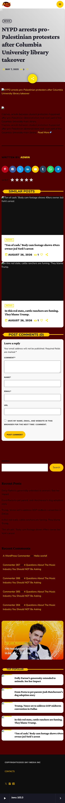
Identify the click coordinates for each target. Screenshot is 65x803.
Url (6, 405)
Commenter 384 (11, 605)
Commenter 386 (11, 578)
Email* (7, 391)
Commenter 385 (11, 591)
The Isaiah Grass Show (19, 648)
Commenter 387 (11, 565)
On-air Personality (18, 643)
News (7, 21)
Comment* (9, 358)
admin (25, 157)
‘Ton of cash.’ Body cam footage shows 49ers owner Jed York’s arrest (32, 246)
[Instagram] (10, 784)
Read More (43, 132)
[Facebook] (13, 784)
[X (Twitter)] (6, 784)
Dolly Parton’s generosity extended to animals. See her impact (35, 680)
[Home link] (7, 4)
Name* (7, 377)
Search (5, 461)
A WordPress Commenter (16, 556)
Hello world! (40, 556)
